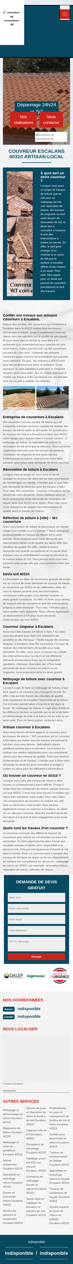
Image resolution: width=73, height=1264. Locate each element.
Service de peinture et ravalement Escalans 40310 (13, 1216)
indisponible (29, 1009)
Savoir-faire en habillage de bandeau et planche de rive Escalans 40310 (36, 1207)
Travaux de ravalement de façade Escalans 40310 (59, 1194)
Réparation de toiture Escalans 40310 (13, 1132)
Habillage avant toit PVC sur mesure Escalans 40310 (36, 1164)
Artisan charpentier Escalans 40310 (13, 1164)
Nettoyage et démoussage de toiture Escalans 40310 (13, 1116)
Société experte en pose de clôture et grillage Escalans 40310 (59, 1215)
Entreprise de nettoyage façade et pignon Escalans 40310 (36, 1184)
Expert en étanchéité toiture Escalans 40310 (13, 1198)
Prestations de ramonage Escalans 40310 (36, 1148)
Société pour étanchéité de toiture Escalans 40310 (59, 1140)
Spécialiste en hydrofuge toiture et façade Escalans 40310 (59, 1176)
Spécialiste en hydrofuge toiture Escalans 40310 (13, 1180)
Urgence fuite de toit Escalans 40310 (36, 1134)
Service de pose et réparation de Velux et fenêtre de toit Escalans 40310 (36, 1116)
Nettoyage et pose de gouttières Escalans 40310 (13, 1148)
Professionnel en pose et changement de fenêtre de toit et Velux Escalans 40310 (59, 1118)
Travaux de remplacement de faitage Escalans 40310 (59, 1158)
